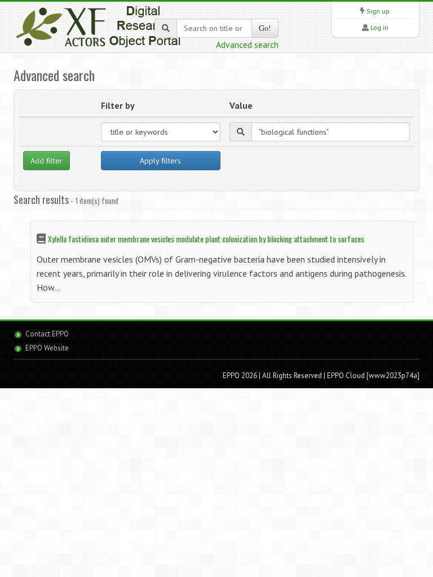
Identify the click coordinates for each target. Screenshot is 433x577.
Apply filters (160, 161)
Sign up (378, 11)
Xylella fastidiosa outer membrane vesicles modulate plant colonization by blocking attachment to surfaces (206, 239)
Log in (379, 27)
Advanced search (247, 44)
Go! (265, 28)
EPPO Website (47, 348)
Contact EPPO (47, 334)
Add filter (46, 161)
